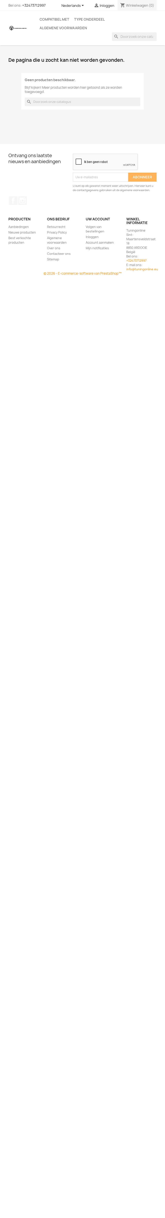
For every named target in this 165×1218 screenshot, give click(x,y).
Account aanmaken (100, 242)
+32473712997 (34, 5)
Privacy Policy (57, 232)
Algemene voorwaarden (63, 28)
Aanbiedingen (18, 227)
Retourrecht (56, 227)
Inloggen (92, 237)
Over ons (53, 248)
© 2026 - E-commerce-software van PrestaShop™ (83, 273)
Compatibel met (54, 19)
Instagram (22, 200)
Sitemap (53, 259)
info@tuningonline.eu (142, 269)
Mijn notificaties (97, 248)
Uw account (98, 219)
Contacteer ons (59, 254)
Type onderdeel (89, 19)
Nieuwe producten (22, 232)
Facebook (13, 200)
